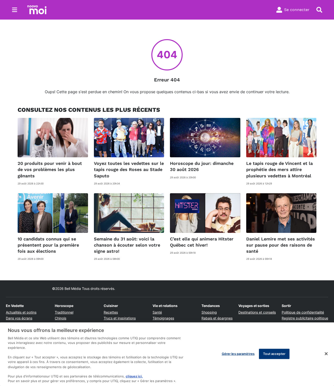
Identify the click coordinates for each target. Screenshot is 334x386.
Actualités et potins (21, 312)
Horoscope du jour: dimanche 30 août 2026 (202, 166)
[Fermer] (326, 353)
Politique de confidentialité (303, 312)
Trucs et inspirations (120, 318)
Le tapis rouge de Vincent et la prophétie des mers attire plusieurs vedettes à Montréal (279, 169)
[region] (167, 354)
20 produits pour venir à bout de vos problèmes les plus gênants (50, 169)
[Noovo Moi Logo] (36, 9)
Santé (157, 312)
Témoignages (163, 318)
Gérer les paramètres (238, 354)
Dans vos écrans (19, 318)
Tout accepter (274, 354)
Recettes (111, 312)
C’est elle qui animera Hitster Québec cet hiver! (202, 242)
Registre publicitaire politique (305, 318)
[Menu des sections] (15, 10)
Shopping (209, 312)
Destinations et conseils (257, 312)
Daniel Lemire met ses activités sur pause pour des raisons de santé (280, 245)
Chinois (60, 318)
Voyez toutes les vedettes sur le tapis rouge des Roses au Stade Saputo (129, 169)
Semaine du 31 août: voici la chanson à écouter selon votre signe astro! (127, 245)
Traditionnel (64, 312)
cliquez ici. (134, 376)
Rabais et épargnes (217, 318)
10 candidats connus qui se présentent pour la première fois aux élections (48, 245)
